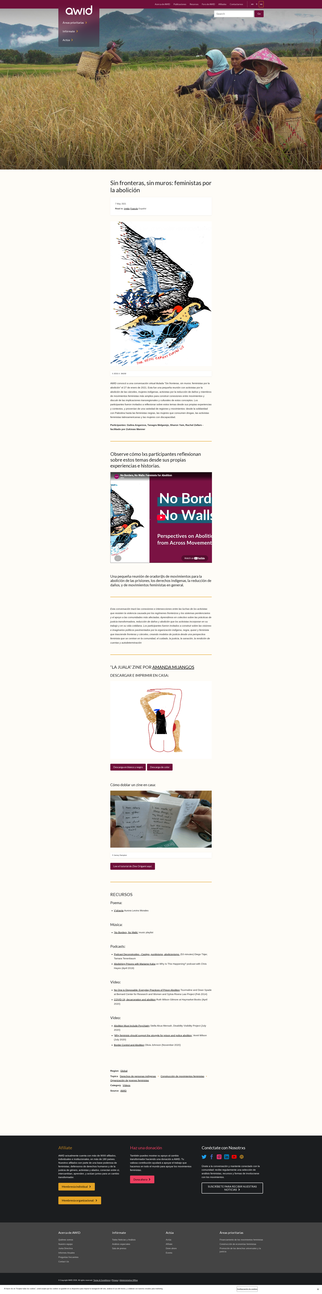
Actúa (66, 40)
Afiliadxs (222, 4)
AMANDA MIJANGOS (173, 667)
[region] (161, 1289)
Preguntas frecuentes (68, 1257)
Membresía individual (75, 1186)
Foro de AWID (208, 4)
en (252, 4)
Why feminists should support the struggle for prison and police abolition (153, 1035)
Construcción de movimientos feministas (182, 1076)
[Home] (79, 10)
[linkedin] (226, 1157)
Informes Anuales (66, 1253)
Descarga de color (160, 767)
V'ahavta (119, 910)
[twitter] (204, 1157)
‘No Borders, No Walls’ (126, 932)
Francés (134, 208)
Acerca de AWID (162, 4)
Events (169, 1253)
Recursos (194, 4)
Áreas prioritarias (73, 22)
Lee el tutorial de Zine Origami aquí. (132, 866)
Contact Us (63, 1261)
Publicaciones (179, 4)
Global (123, 1071)
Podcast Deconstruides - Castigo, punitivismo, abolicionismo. (147, 954)
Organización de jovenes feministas (129, 1080)
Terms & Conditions (101, 1280)
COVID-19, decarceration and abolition (135, 999)
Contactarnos (236, 4)
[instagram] (219, 1157)
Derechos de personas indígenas (138, 1076)
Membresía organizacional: (78, 1200)
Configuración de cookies (247, 1289)
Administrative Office (129, 1280)
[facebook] (211, 1157)
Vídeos (126, 1085)
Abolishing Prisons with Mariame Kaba (134, 964)
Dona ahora (140, 1179)
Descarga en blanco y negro (128, 767)
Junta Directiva (65, 1248)
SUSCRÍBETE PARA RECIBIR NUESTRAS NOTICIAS (232, 1188)
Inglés (127, 208)
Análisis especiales (121, 1244)
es (261, 4)
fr (256, 4)
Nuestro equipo (65, 1244)
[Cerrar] (318, 1289)
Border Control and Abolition (129, 1045)
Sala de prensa (119, 1248)
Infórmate (69, 31)
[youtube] (234, 1157)
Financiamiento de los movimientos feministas (241, 1240)
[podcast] (241, 1157)
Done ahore (171, 1248)
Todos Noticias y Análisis (124, 1240)
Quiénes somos (65, 1240)
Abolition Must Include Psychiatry (132, 1025)
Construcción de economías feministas (238, 1244)
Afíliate (169, 1244)
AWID (123, 1090)
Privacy (115, 1280)
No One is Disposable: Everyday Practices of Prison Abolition (147, 990)
